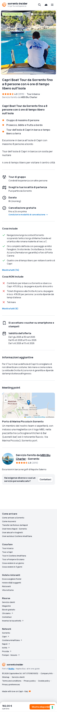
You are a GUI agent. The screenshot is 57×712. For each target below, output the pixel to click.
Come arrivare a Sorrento (13, 517)
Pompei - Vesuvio (9, 655)
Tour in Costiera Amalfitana (14, 555)
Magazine (6, 606)
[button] (28, 402)
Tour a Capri (7, 552)
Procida (5, 651)
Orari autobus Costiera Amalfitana (17, 536)
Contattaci (7, 617)
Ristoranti (6, 586)
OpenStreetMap (39, 417)
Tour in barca (7, 548)
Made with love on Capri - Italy (15, 691)
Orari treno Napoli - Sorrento (14, 528)
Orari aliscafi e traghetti (12, 532)
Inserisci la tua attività (11, 620)
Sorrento (6, 633)
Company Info (47, 673)
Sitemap (5, 677)
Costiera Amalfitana (11, 640)
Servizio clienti (8, 602)
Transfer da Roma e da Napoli (15, 525)
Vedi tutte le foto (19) (44, 14)
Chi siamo (6, 613)
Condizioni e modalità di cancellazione (26, 214)
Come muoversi (9, 521)
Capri (4, 636)
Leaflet (28, 417)
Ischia (4, 647)
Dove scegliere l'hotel (11, 579)
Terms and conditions (11, 681)
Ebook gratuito (8, 609)
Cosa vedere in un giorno (13, 563)
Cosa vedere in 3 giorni (12, 567)
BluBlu (11, 668)
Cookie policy (44, 681)
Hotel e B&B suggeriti (11, 582)
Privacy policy (30, 681)
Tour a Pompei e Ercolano (13, 559)
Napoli (4, 644)
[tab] (7, 72)
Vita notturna (8, 590)
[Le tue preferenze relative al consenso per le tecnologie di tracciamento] (52, 707)
